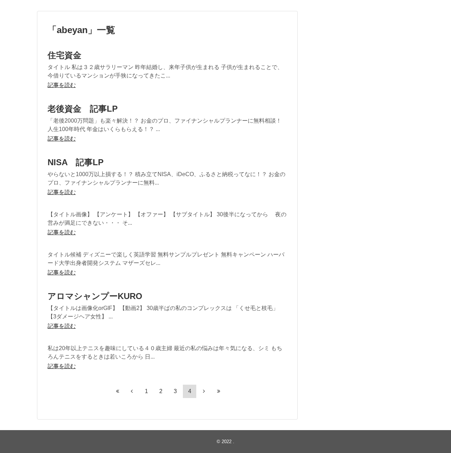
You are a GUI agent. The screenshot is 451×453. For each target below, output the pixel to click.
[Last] (218, 391)
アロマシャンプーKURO (95, 296)
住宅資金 (64, 55)
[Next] (204, 391)
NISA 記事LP (76, 162)
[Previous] (131, 391)
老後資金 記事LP (83, 108)
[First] (117, 391)
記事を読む (62, 85)
